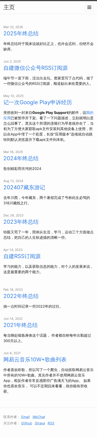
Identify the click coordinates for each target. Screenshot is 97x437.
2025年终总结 (21, 33)
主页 (9, 7)
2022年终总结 (21, 296)
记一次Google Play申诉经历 (37, 102)
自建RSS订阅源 (22, 256)
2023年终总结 (21, 221)
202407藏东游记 (24, 187)
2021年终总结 (20, 325)
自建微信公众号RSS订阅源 (35, 68)
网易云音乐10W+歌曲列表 (35, 359)
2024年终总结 (21, 158)
